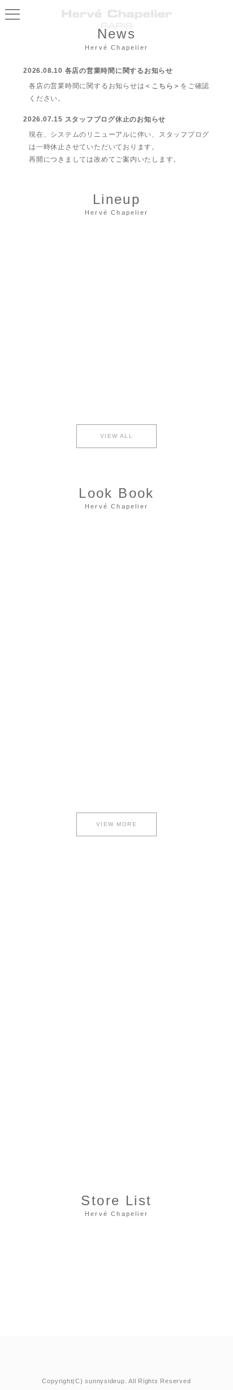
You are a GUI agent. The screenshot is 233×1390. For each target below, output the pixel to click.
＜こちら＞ (162, 86)
